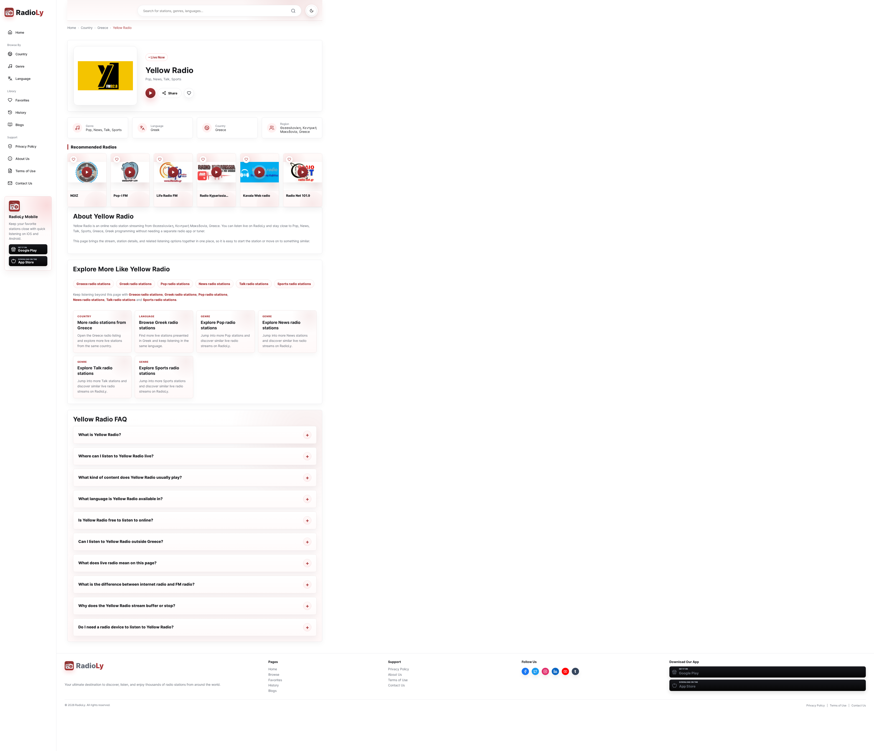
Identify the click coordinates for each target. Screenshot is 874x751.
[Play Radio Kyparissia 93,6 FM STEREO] (216, 172)
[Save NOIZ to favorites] (73, 159)
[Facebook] (525, 671)
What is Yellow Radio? (99, 434)
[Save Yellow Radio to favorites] (189, 93)
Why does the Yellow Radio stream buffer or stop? (126, 605)
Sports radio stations (294, 284)
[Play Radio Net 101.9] (302, 172)
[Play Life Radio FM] (173, 172)
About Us (395, 674)
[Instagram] (545, 671)
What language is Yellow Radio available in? (120, 498)
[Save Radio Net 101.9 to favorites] (289, 159)
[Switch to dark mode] (312, 11)
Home (71, 28)
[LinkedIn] (555, 671)
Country (87, 28)
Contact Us (396, 685)
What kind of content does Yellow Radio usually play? (130, 477)
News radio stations (214, 284)
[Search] (293, 11)
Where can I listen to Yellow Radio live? (116, 456)
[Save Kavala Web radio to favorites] (246, 159)
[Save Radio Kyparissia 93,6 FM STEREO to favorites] (203, 159)
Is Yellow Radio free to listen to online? (115, 520)
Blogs (272, 691)
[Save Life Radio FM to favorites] (159, 159)
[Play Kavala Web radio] (259, 172)
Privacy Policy (398, 669)
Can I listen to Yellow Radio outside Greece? (120, 541)
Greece (102, 28)
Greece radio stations (93, 284)
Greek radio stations (135, 284)
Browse (273, 674)
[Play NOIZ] (87, 172)
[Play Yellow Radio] (150, 93)
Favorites (275, 680)
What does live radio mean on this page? (117, 563)
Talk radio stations (253, 284)
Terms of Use (398, 680)
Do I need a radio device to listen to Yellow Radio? (126, 627)
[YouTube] (565, 671)
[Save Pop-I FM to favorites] (116, 159)
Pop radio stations (175, 284)
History (273, 685)
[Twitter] (535, 671)
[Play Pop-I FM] (130, 172)
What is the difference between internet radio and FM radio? (136, 584)
